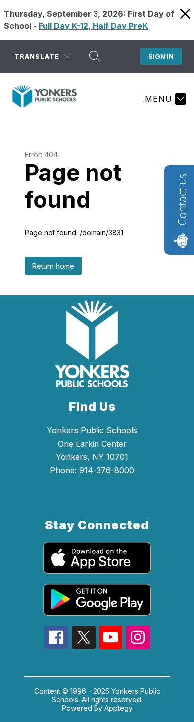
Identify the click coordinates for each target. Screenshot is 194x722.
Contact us (181, 200)
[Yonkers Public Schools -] (48, 99)
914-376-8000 (106, 470)
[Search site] (95, 56)
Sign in (161, 56)
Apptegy (118, 708)
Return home (53, 266)
